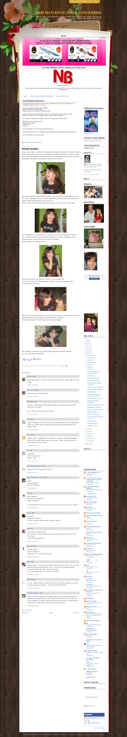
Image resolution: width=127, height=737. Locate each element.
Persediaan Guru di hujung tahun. (94, 602)
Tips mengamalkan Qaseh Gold (93, 586)
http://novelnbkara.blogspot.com (93, 140)
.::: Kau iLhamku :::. (91, 494)
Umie (28, 419)
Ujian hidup (88, 635)
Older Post (76, 613)
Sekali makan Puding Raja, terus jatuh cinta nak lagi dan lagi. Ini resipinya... (94, 615)
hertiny (29, 434)
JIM (87, 571)
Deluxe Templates (76, 734)
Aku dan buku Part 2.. (91, 503)
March (89, 436)
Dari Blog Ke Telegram (91, 508)
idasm (29, 562)
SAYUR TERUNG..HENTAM (94, 389)
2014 (87, 341)
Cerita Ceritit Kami (91, 521)
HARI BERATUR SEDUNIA (94, 407)
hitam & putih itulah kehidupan (94, 554)
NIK (87, 623)
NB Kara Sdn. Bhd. (95, 723)
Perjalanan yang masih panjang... (94, 624)
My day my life (90, 612)
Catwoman (30, 546)
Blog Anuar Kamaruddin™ (34, 466)
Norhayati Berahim (91, 718)
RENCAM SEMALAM (92, 412)
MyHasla (29, 579)
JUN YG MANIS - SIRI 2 (92, 566)
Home (73, 1)
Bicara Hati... (89, 507)
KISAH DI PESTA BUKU (93, 378)
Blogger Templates (58, 734)
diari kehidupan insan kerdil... (94, 532)
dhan (28, 528)
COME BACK (89, 673)
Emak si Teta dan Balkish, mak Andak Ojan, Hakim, (94, 165)
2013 (87, 343)
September (90, 362)
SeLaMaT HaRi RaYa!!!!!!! (92, 497)
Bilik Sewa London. (90, 544)
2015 (87, 339)
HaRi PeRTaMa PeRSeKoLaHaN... (94, 489)
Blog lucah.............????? (92, 561)
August (89, 365)
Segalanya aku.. (90, 629)
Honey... (88, 560)
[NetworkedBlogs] (94, 276)
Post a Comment (27, 610)
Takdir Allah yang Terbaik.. (92, 555)
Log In (96, 1)
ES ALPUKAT (90, 376)
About (77, 1)
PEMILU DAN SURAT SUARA (95, 410)
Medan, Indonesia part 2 (92, 630)
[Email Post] (66, 365)
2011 (87, 348)
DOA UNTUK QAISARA (93, 414)
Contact (90, 1)
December (90, 355)
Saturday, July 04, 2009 (33, 556)
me (28, 493)
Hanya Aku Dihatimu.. (33, 593)
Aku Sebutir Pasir (91, 496)
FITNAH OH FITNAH (92, 426)
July (88, 367)
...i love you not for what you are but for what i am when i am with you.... (94, 479)
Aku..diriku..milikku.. (91, 502)
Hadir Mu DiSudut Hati (91, 580)
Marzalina (30, 376)
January (89, 441)
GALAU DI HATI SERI (62, 96)
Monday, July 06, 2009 (32, 605)
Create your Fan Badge (99, 728)
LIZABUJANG (90, 598)
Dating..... (88, 608)
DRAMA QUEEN (30, 149)
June (88, 429)
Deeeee (29, 513)
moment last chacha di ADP (92, 482)
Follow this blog (94, 278)
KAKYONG (89, 584)
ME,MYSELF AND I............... (93, 606)
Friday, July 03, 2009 (32, 385)
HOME (25, 96)
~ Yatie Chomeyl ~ (91, 669)
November (90, 357)
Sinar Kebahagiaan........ (92, 634)
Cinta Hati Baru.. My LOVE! (92, 572)
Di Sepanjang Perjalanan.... (93, 526)
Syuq (87, 644)
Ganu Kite (88, 528)
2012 (87, 346)
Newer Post (25, 613)
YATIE (87, 662)
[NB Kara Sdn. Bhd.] (87, 724)
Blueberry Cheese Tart (91, 539)
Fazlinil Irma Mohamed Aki (93, 543)
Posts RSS (84, 1)
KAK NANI (89, 579)
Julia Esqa (89, 576)
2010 (87, 351)
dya (28, 450)
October (89, 360)
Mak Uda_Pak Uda (91, 601)
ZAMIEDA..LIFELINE (91, 671)
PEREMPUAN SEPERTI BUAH (95, 405)
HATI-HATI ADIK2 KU (92, 423)
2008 (87, 443)
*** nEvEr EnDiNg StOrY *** (93, 472)
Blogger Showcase (99, 734)
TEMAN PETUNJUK (91, 651)
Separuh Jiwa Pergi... (91, 550)
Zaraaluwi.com (90, 677)
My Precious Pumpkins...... (93, 620)
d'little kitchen (90, 537)
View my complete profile (92, 174)
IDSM (87, 565)
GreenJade (89, 548)
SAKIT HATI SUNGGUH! (93, 380)
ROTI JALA (90, 369)
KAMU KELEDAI (91, 392)
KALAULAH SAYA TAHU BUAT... (95, 387)
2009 (87, 353)
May (88, 431)
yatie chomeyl (31, 390)
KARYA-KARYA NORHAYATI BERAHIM (41, 96)
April (88, 433)
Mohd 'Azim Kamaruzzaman (35, 477)
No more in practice (91, 474)
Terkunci (88, 522)
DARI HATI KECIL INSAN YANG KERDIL (69, 12)
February (89, 438)
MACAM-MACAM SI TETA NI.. (95, 398)
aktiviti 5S (88, 533)
